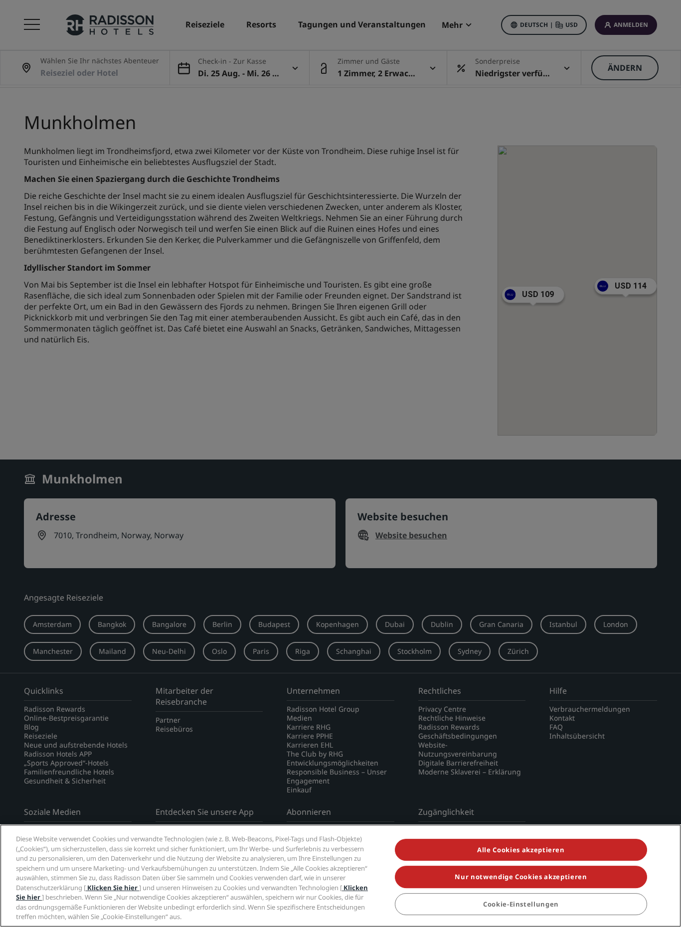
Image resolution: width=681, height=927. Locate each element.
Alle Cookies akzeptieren (521, 849)
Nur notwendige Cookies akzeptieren (521, 877)
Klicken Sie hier (112, 887)
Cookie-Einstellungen (521, 904)
